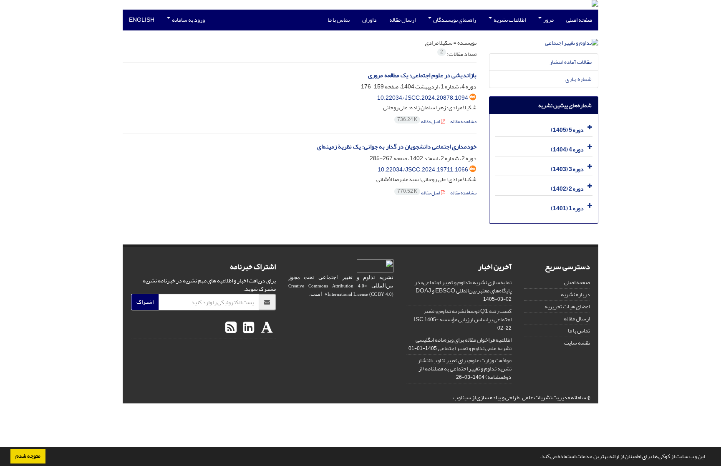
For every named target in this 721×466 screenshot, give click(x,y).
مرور (548, 19)
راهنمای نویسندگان (454, 19)
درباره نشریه (575, 294)
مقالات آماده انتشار (571, 62)
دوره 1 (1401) (567, 208)
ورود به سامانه (188, 19)
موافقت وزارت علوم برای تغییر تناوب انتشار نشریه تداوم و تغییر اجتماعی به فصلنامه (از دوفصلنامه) (465, 369)
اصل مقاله (419, 121)
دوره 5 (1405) (567, 130)
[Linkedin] (247, 328)
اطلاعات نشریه (509, 19)
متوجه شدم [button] (27, 456)
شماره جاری (578, 79)
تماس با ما (339, 19)
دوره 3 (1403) (567, 169)
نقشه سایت (577, 342)
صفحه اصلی (579, 19)
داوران (369, 19)
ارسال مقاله (402, 19)
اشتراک (145, 301)
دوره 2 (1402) (567, 188)
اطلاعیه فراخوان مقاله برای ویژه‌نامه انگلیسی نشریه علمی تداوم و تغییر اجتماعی (464, 344)
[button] (537, 457)
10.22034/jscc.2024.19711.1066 (423, 169)
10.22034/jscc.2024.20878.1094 (422, 97)
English (141, 19)
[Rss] (231, 328)
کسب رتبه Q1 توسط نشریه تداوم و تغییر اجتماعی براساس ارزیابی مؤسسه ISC (463, 315)
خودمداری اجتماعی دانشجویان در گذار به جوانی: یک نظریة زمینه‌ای (396, 147)
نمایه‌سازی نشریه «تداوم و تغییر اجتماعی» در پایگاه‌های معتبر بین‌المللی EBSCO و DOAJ (463, 286)
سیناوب (462, 397)
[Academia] (266, 328)
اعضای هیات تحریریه (567, 306)
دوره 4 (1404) (567, 149)
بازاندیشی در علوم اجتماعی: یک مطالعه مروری (422, 75)
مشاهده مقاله (463, 121)
